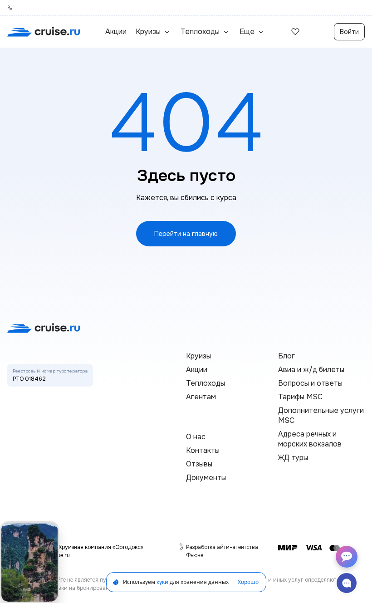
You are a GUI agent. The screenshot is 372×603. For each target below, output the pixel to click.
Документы (206, 477)
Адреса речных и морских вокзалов (310, 439)
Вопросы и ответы (310, 383)
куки (162, 582)
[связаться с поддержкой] (346, 583)
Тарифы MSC (300, 397)
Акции (116, 31)
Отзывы (199, 464)
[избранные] (295, 31)
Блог (286, 356)
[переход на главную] (43, 32)
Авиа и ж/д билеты (311, 369)
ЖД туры (293, 457)
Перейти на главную (186, 234)
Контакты (203, 450)
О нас (196, 436)
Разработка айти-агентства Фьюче (222, 551)
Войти (349, 32)
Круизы (198, 356)
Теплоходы (205, 383)
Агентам (201, 397)
